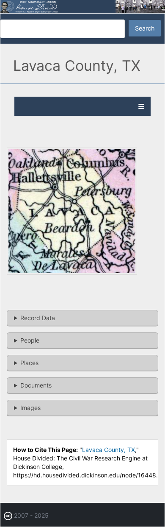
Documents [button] (36, 385)
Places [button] (29, 362)
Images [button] (30, 407)
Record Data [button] (37, 317)
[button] (72, 272)
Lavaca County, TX (108, 449)
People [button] (29, 340)
